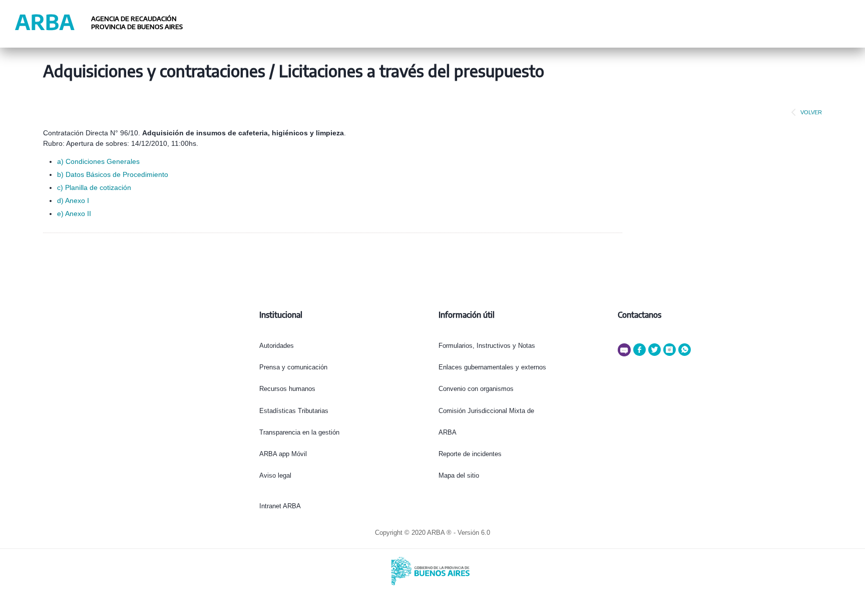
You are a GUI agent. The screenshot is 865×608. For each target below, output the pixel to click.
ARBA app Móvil (283, 454)
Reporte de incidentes (470, 454)
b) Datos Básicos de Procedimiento (112, 174)
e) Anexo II (74, 214)
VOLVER (810, 112)
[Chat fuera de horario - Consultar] (625, 354)
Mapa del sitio (459, 475)
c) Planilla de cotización (94, 187)
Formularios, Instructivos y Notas (487, 345)
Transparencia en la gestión (299, 432)
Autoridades (276, 345)
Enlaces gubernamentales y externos (492, 367)
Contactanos (639, 315)
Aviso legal (275, 475)
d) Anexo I (73, 200)
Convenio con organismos (476, 388)
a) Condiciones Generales (98, 161)
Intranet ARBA (280, 506)
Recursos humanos (287, 388)
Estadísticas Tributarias (293, 411)
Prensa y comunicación (293, 367)
